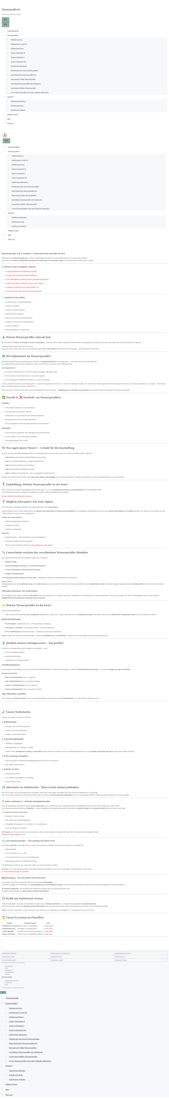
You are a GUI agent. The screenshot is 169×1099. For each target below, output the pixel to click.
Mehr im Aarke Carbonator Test (14, 834)
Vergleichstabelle (13, 31)
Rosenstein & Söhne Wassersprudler (23, 79)
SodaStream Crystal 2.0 (19, 44)
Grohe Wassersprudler (9, 960)
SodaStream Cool (120, 956)
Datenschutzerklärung (11, 980)
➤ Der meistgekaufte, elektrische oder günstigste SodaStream (27, 279)
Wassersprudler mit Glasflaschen (60, 953)
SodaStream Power (17, 48)
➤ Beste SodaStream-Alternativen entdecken (21, 275)
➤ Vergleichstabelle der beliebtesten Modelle (21, 271)
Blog (8, 119)
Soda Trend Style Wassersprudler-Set (23, 75)
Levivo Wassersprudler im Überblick (16, 871)
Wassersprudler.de (11, 9)
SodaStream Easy (17, 40)
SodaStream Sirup (17, 106)
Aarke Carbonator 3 (18, 57)
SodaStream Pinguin (121, 960)
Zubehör (10, 97)
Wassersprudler (12, 35)
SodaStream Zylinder (18, 110)
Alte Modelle (8, 966)
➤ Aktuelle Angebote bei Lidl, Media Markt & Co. (22, 287)
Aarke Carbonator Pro (18, 62)
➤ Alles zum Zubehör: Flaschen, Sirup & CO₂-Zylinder (24, 283)
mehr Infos (49, 926)
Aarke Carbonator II (18, 53)
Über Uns (10, 123)
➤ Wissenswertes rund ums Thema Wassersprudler (23, 291)
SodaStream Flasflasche (10, 953)
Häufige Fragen (12, 114)
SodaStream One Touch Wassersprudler (24, 70)
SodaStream (93, 793)
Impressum (8, 982)
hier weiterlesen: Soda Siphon (42, 545)
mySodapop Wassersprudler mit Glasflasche (26, 84)
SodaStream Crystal (8, 956)
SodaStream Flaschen (18, 101)
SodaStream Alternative (19, 66)
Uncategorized (9, 972)
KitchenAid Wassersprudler (123, 953)
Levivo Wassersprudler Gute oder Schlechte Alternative (30, 92)
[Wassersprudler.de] (5, 137)
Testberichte (8, 970)
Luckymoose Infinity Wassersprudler (23, 88)
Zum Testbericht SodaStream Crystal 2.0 (18, 496)
